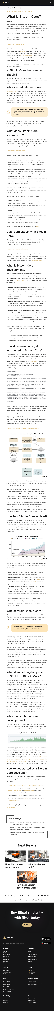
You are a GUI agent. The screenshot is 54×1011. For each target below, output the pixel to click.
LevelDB (38, 579)
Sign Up (5, 951)
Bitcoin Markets (6, 983)
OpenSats (24, 761)
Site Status (5, 973)
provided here (10, 807)
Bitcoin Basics (6, 981)
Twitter (32, 970)
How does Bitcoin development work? (27, 886)
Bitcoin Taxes (6, 988)
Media (4, 1004)
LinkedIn (33, 972)
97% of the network (26, 55)
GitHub (32, 973)
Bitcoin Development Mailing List (19, 785)
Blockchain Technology (8, 989)
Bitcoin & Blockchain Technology (22, 11)
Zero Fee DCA (6, 956)
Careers (30, 952)
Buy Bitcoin (6, 952)
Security (30, 957)
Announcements (32, 956)
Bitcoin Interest (6, 954)
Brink (8, 759)
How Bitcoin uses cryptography (14, 866)
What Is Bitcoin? (32, 981)
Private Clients (6, 959)
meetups (20, 795)
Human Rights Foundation (31, 759)
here (37, 226)
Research (5, 1002)
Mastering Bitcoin (29, 790)
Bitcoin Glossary (7, 991)
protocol (22, 51)
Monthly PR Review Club (35, 785)
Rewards (5, 962)
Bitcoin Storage (6, 984)
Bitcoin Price (6, 957)
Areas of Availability (32, 954)
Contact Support (7, 972)
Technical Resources (13, 800)
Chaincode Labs (15, 759)
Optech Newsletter (13, 788)
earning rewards (37, 260)
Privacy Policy (31, 1000)
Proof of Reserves (32, 959)
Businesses (5, 961)
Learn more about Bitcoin (16, 44)
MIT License (33, 361)
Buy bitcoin (27, 924)
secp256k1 (33, 581)
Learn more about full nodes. (17, 150)
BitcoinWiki (26, 798)
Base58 (10, 790)
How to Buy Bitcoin (32, 984)
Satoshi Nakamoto (12, 91)
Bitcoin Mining (6, 986)
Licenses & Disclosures (33, 998)
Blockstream (43, 757)
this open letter (20, 280)
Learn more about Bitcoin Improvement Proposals (23, 428)
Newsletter (5, 1000)
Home (8, 11)
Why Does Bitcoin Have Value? (35, 983)
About (29, 951)
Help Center (6, 970)
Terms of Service (32, 1002)
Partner (30, 961)
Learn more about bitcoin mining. (18, 249)
